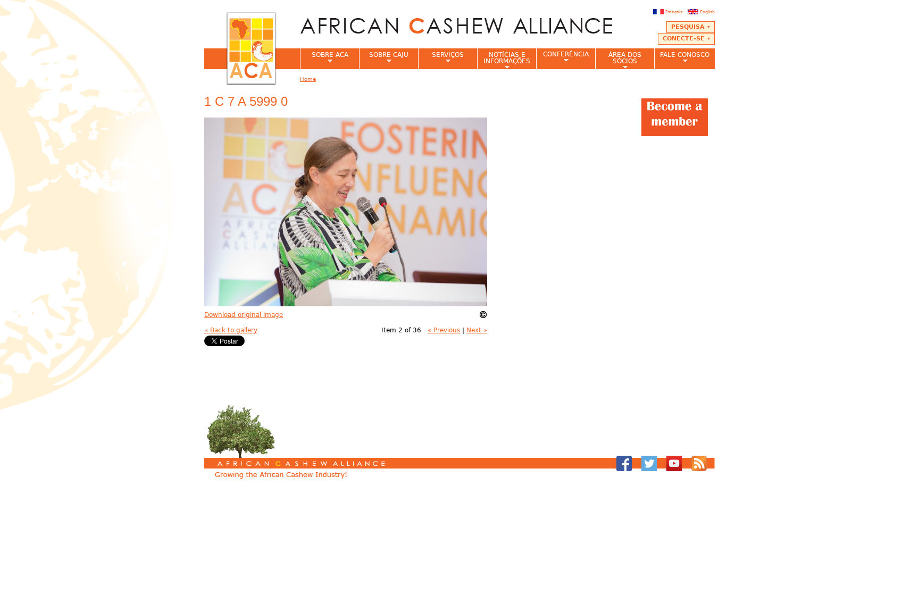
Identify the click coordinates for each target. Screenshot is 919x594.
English (707, 11)
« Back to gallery (230, 330)
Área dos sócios (618, 60)
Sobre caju (383, 58)
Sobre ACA (324, 58)
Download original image (243, 315)
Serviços (441, 58)
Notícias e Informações (503, 60)
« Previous (444, 330)
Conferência (562, 57)
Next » (476, 330)
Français (673, 11)
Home (308, 79)
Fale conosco (681, 58)
